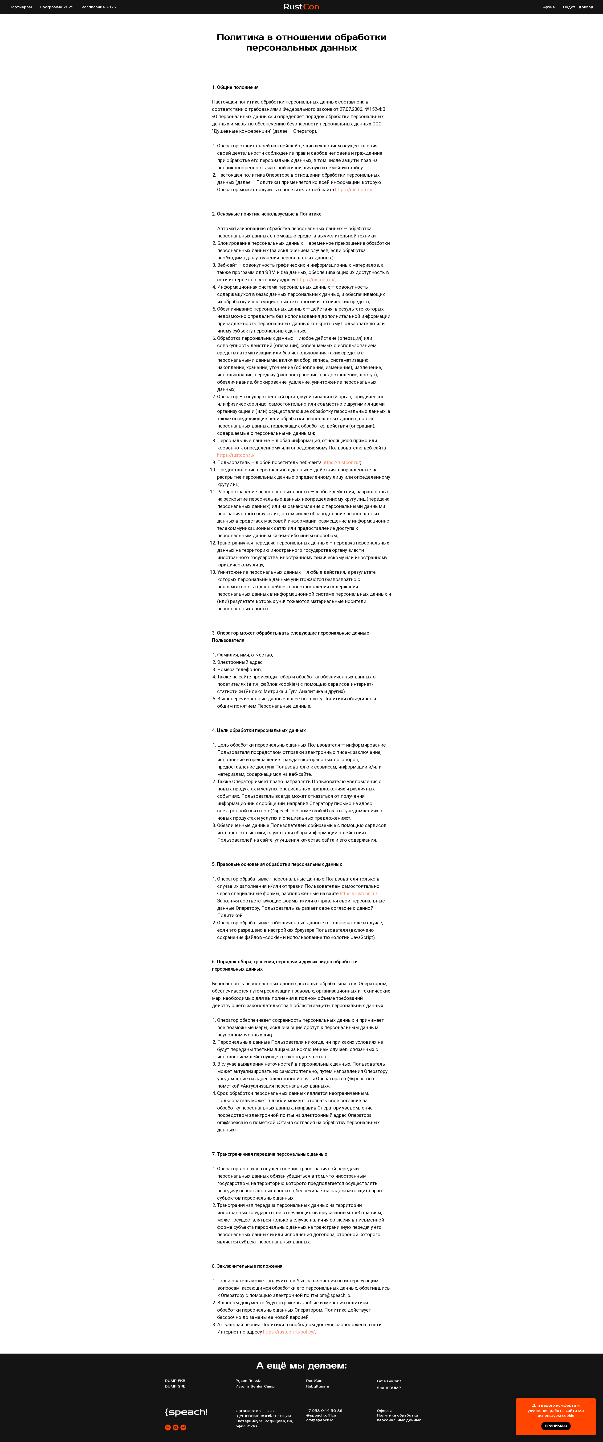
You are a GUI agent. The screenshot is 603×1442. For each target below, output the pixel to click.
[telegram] (183, 1427)
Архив (549, 7)
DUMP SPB (175, 1386)
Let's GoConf (389, 1381)
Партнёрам (20, 7)
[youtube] (176, 1427)
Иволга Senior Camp (255, 1386)
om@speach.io (320, 1420)
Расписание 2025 (98, 7)
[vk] (168, 1427)
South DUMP (389, 1388)
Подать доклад (578, 7)
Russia (322, 1386)
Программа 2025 (56, 7)
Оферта (384, 1411)
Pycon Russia (248, 1381)
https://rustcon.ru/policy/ (289, 1332)
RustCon (314, 1381)
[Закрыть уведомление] (592, 1402)
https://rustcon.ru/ (354, 189)
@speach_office (321, 1415)
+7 (308, 1411)
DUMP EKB (175, 1381)
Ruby (311, 1386)
